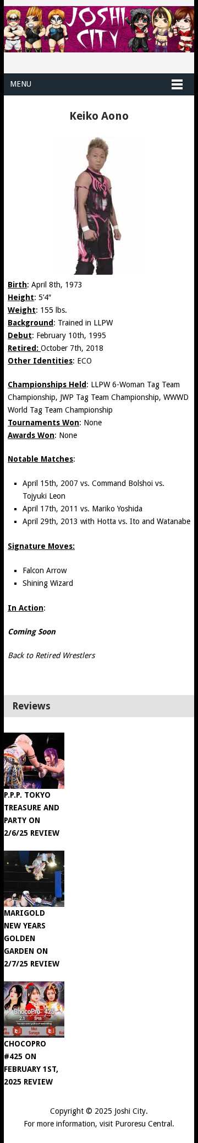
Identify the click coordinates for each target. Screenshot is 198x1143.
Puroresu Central (143, 1123)
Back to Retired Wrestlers (51, 655)
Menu (20, 83)
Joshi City (130, 1111)
